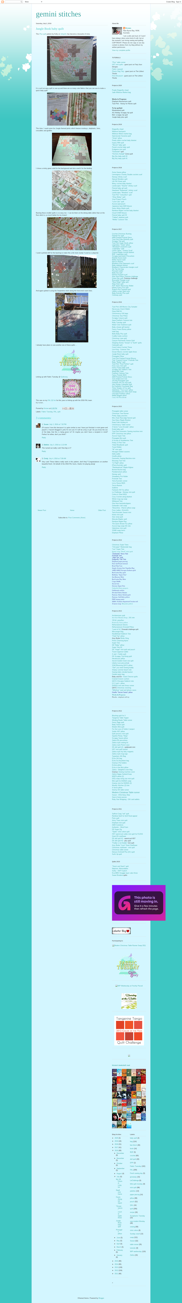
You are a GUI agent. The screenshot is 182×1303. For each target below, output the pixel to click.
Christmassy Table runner (121, 425)
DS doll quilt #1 (117, 838)
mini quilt (133, 1187)
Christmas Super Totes (120, 545)
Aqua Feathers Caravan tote (122, 320)
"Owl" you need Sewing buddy (123, 668)
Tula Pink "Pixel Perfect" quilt (122, 364)
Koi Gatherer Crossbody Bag (122, 386)
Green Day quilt (117, 278)
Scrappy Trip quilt (118, 241)
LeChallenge (134, 1180)
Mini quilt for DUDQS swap (121, 781)
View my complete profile (121, 50)
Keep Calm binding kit (120, 422)
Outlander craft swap (119, 506)
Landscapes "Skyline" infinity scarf (124, 186)
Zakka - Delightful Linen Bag (122, 770)
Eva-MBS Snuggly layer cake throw (125, 873)
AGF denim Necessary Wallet (122, 286)
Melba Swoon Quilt (119, 260)
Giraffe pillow (116, 456)
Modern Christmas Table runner (126, 792)
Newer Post (42, 510)
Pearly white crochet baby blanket (124, 140)
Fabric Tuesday (47, 412)
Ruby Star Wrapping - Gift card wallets (126, 799)
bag (131, 1141)
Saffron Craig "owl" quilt (120, 814)
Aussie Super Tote (118, 436)
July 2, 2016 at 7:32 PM (57, 424)
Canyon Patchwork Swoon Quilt (123, 340)
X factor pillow (117, 788)
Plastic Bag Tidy (118, 71)
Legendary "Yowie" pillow (121, 245)
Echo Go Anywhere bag (120, 761)
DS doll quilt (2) (117, 747)
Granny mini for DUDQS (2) (122, 783)
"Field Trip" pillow (118, 636)
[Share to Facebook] (70, 408)
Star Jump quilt (117, 517)
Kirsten (128, 28)
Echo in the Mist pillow (120, 767)
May (118, 1241)
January (119, 1255)
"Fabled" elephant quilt (120, 217)
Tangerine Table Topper (120, 718)
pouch (132, 1202)
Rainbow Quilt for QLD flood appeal (124, 816)
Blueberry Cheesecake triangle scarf (125, 267)
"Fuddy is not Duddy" (119, 843)
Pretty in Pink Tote (118, 443)
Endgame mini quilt (119, 149)
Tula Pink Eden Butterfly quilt (122, 239)
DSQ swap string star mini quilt (123, 778)
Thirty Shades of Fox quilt (121, 388)
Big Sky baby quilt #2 (119, 156)
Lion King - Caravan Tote (121, 349)
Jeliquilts (63, 34)
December (120, 1153)
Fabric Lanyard (117, 69)
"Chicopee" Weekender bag (122, 547)
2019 (117, 1141)
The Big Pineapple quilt (120, 381)
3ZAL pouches (118, 620)
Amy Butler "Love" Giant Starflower (124, 845)
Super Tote (116, 643)
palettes (133, 1191)
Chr (119, 338)
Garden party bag (118, 674)
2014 (117, 1264)
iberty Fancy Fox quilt (121, 288)
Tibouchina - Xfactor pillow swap (123, 508)
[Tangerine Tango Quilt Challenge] (129, 1045)
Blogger (101, 1298)
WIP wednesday (136, 1251)
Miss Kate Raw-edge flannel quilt (124, 418)
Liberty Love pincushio (120, 663)
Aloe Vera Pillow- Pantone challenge (125, 276)
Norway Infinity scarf (119, 177)
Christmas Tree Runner (120, 413)
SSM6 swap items (118, 530)
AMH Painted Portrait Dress (122, 237)
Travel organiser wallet (120, 652)
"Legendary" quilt (118, 249)
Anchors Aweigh (118, 154)
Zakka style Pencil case (120, 745)
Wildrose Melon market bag (122, 134)
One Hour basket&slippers (121, 503)
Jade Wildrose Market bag (121, 92)
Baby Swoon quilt (118, 725)
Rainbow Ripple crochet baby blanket (125, 210)
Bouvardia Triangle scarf (121, 280)
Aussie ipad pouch (118, 204)
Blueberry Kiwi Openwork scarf (123, 263)
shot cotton (134, 1230)
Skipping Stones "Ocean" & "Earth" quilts (127, 343)
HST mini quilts (117, 64)
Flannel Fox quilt (118, 236)
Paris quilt (115, 818)
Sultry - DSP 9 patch (119, 871)
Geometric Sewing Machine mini (123, 458)
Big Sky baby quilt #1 (119, 158)
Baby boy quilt (117, 273)
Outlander (116, 152)
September (120, 1168)
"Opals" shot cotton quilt (121, 832)
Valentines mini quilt (119, 528)
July (118, 1177)
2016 (117, 1150)
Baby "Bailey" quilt (118, 362)
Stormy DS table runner (120, 790)
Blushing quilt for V (119, 716)
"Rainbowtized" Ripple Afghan (122, 467)
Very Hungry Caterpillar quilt (122, 384)
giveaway (133, 1177)
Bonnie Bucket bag (119, 470)
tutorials (133, 1248)
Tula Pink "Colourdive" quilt (122, 195)
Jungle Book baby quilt (120, 354)
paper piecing (135, 1194)
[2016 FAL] (72, 398)
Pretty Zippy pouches (119, 416)
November (120, 1158)
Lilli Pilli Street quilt (119, 181)
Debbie (46, 445)
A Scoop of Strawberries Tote (122, 440)
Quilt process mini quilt (120, 734)
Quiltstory (64, 377)
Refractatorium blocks (120, 625)
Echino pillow (116, 765)
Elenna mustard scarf (119, 275)
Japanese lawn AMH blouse (122, 206)
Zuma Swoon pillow (119, 172)
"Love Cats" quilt (118, 202)
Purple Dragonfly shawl (120, 90)
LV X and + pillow (118, 683)
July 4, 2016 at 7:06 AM (57, 458)
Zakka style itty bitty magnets (122, 752)
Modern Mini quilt (118, 727)
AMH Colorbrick (117, 825)
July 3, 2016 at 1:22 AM (58, 445)
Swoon (132, 1241)
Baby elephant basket (120, 265)
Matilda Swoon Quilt (119, 258)
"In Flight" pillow (118, 463)
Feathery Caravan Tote (120, 373)
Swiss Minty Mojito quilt (120, 208)
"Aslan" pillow (117, 138)
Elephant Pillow (117, 533)
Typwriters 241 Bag (119, 756)
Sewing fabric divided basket (122, 672)
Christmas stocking (124, 688)
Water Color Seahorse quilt (121, 325)
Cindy (46, 458)
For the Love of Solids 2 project (123, 729)
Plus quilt (42, 34)
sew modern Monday (137, 1221)
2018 (117, 1144)
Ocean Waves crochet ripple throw (124, 352)
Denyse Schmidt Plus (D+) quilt (123, 852)
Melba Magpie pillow (119, 395)
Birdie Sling (125, 638)
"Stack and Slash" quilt (120, 866)
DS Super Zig (117, 829)
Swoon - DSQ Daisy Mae (121, 795)
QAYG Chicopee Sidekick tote (123, 681)
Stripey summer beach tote (121, 670)
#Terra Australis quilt (119, 465)
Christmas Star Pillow (120, 316)
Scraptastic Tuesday (137, 1216)
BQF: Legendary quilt (119, 254)
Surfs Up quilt (117, 854)
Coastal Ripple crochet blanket (123, 252)
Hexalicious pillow (118, 658)
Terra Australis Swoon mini (121, 512)
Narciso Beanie (117, 262)
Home (72, 510)
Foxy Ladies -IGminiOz (120, 510)
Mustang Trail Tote (118, 461)
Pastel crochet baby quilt (121, 147)
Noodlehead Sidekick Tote (121, 634)
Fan (121, 329)
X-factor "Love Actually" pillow (123, 427)
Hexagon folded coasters (121, 452)
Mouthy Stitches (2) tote (120, 785)
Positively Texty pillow (120, 622)
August (119, 1173)
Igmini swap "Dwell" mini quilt (122, 551)
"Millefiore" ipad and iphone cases (124, 690)
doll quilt (133, 1159)
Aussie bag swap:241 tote (121, 526)
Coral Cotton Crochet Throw (122, 347)
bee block (133, 1145)
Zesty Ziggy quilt (118, 722)
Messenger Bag (117, 632)
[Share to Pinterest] (73, 408)
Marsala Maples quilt (119, 519)
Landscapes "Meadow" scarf (122, 193)
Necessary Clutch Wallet (121, 309)
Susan (46, 424)
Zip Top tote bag (118, 269)
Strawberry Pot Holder (120, 476)
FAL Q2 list (52, 400)
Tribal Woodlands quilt (120, 445)
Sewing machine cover (127, 772)
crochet (132, 1156)
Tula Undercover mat (119, 379)
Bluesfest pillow (127, 604)
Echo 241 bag (117, 758)
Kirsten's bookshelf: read (121, 1065)
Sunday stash (135, 1234)
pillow (132, 1198)
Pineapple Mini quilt (119, 438)
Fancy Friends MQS (119, 375)
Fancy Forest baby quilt (120, 368)
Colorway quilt (117, 295)
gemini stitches (58, 14)
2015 (117, 1261)
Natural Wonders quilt (119, 179)
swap (132, 1237)
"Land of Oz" (116, 629)
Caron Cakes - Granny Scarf (122, 250)
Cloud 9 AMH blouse (119, 213)
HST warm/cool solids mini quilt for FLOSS (127, 834)
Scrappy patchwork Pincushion (123, 256)
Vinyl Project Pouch (119, 199)
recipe (132, 1212)
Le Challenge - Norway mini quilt (123, 492)
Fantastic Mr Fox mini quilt (121, 382)
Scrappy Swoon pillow (120, 738)
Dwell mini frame (119, 1192)
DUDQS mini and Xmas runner (123, 685)
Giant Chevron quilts (130, 677)
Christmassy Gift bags (120, 313)
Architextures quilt (118, 615)
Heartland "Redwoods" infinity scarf (124, 190)
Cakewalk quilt (117, 345)
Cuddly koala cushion (119, 336)
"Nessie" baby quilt (119, 145)
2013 (117, 1267)
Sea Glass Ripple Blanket (121, 420)
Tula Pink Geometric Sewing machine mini (127, 431)
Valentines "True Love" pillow (122, 390)
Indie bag (115, 331)
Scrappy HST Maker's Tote (121, 369)
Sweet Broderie (117, 875)
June (119, 1238)
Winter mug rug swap (119, 499)
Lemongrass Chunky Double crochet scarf (127, 174)
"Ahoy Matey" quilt (118, 197)
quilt (58, 412)
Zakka (132, 1255)
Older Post (102, 510)
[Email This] (63, 408)
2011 (117, 1274)
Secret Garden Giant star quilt (122, 661)
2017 (117, 1147)
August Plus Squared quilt (121, 289)
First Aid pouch (117, 76)
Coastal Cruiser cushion (120, 679)
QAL (131, 1205)
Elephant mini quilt (118, 823)
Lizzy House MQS (118, 483)
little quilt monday (136, 1184)
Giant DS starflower (119, 836)
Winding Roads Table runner (122, 720)
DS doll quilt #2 (117, 841)
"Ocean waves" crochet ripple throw (119, 1212)
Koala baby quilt (118, 429)
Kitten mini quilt (117, 515)
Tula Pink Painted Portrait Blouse (124, 358)
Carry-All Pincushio (118, 397)
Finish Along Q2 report (119, 1200)
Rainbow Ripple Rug (119, 521)
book (131, 1148)
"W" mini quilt (117, 449)
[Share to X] (68, 408)
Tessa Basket (117, 485)
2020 (117, 1138)
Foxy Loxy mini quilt (119, 366)
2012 (117, 1270)
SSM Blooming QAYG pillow (122, 665)
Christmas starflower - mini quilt (123, 847)
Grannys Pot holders (119, 763)
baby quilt (133, 1138)
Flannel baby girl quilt (119, 188)
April (118, 1244)
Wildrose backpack (119, 131)
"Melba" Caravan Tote (120, 219)
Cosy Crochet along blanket (122, 497)
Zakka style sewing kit (120, 742)
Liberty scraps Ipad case (121, 291)
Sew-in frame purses (119, 797)
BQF (131, 1152)
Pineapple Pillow (118, 356)
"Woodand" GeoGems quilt (121, 247)
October (119, 1163)
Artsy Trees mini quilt (119, 820)
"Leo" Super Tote (118, 549)
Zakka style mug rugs (120, 754)
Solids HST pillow (118, 731)
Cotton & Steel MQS (119, 494)
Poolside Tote (117, 479)
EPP (131, 1163)
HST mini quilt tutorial (120, 749)
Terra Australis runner (119, 481)
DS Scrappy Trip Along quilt (122, 656)
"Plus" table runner (118, 62)
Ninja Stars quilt (117, 284)
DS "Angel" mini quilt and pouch (123, 649)
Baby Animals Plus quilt (120, 293)
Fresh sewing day (136, 1173)
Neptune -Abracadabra (120, 868)
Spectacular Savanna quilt (121, 136)
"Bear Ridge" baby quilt (120, 282)
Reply (44, 437)
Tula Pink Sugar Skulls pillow (122, 243)
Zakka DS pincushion (119, 740)
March (119, 1247)
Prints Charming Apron (120, 641)
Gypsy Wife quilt (118, 143)
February (120, 1250)
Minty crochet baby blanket (121, 183)
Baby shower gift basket (120, 327)
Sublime (115, 488)
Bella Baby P (119, 334)
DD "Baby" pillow (118, 645)
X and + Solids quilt (119, 654)
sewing (132, 1227)
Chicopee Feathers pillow (121, 394)
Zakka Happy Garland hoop (122, 774)
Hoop (117, 311)
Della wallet (116, 454)
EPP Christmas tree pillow (121, 434)
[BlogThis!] (66, 408)
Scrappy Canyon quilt (119, 318)
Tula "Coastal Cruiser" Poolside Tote (125, 360)
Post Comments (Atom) (76, 518)
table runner (134, 1244)
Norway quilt (116, 474)
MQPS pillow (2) (118, 776)
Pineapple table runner (120, 411)
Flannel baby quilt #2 (119, 215)
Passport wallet (117, 271)
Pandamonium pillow (119, 472)
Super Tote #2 (117, 647)
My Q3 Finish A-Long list (119, 1183)
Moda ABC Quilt (118, 371)
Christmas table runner (120, 850)
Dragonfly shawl (117, 129)
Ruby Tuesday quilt (119, 322)
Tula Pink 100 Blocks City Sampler (124, 307)
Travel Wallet (116, 447)
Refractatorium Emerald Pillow (123, 627)
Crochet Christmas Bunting (121, 234)
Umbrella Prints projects (120, 588)
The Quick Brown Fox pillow (122, 524)
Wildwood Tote (117, 501)
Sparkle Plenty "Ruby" (120, 736)
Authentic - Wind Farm (120, 827)
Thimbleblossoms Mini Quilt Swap (124, 392)
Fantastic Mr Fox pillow (120, 490)
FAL (55, 412)
